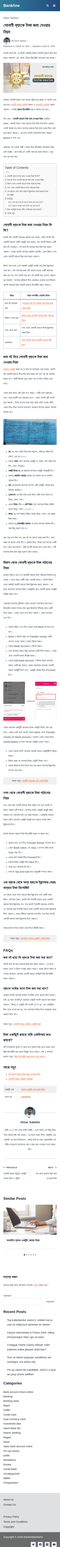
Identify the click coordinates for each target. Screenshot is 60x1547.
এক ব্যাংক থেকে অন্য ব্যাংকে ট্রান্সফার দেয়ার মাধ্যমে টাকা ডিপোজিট (27, 193)
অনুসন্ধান (7, 1295)
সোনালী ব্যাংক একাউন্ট (19, 104)
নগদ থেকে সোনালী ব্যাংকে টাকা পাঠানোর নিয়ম (23, 187)
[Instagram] (47, 1544)
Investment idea (12, 1423)
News (6, 1442)
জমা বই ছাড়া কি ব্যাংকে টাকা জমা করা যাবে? (27, 202)
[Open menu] (54, 5)
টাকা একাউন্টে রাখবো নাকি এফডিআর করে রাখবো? (24, 209)
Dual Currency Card (14, 1419)
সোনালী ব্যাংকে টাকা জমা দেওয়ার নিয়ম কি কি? (23, 176)
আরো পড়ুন (11, 213)
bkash (6, 1405)
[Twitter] (33, 1544)
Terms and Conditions (15, 1521)
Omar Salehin (20, 41)
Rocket (7, 1464)
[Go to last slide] (8, 1228)
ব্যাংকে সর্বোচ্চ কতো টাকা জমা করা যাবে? (26, 206)
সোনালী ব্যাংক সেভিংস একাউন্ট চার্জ (27, 1024)
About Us (8, 1499)
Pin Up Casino (11, 1451)
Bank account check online (18, 1392)
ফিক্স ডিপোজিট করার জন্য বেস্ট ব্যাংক (29, 1056)
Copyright (8, 1526)
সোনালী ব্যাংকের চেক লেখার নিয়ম (35, 780)
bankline (26, 1096)
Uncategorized (11, 1473)
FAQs (10, 198)
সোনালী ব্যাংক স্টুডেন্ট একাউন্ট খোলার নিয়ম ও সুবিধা (14, 1173)
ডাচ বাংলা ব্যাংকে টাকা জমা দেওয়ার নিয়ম (24, 1074)
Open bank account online (18, 1446)
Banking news (11, 1401)
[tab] (24, 1255)
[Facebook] (40, 1544)
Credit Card (9, 1414)
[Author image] (6, 40)
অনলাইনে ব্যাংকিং (43, 104)
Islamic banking (12, 1432)
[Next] (51, 1228)
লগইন (35, 1285)
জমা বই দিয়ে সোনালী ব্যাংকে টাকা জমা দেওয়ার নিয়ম (25, 180)
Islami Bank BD (12, 1428)
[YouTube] (54, 1544)
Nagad (7, 1437)
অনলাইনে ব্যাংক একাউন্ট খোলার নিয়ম (35, 938)
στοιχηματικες (10, 1482)
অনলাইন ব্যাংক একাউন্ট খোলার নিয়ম (23, 1240)
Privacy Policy (11, 1516)
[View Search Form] (47, 5)
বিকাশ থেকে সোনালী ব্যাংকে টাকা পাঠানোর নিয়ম (23, 183)
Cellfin (6, 1410)
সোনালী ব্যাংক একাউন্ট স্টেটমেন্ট (20, 1079)
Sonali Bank (10, 1469)
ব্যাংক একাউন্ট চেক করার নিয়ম (33, 1089)
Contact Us (9, 1504)
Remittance (9, 1460)
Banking (7, 1396)
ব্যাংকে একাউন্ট (9, 369)
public (6, 1455)
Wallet (6, 1478)
